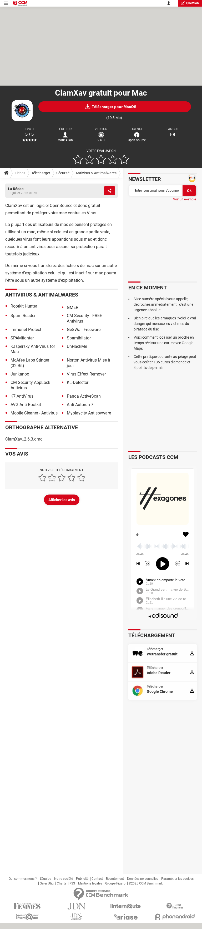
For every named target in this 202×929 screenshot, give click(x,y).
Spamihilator (79, 337)
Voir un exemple (184, 199)
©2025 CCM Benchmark (146, 883)
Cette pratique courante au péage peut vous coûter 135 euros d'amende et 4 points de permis (165, 362)
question (192, 3)
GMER (72, 307)
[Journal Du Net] (76, 906)
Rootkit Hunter (24, 306)
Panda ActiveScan (84, 396)
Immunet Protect (26, 329)
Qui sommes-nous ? (23, 879)
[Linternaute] (125, 906)
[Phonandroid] (174, 916)
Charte (61, 883)
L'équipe (45, 879)
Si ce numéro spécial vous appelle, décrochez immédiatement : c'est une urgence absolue (163, 304)
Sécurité (62, 173)
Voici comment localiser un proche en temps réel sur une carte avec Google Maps (164, 342)
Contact (97, 879)
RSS (72, 883)
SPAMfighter (22, 337)
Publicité (82, 879)
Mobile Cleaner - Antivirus (34, 413)
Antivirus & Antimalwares (96, 173)
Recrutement (115, 879)
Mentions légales (90, 883)
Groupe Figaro (115, 883)
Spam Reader (23, 315)
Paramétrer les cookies (177, 879)
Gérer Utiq (47, 883)
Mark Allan (65, 140)
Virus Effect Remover (86, 374)
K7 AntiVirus (22, 396)
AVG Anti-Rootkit (26, 404)
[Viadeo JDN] (76, 916)
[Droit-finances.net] (174, 906)
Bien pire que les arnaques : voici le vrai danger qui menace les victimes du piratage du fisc (165, 323)
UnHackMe (77, 346)
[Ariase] (125, 917)
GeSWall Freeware (83, 329)
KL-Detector (77, 382)
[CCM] (20, 3)
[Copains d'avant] (27, 916)
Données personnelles (142, 879)
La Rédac (15, 189)
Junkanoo (20, 374)
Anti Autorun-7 (80, 404)
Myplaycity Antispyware (89, 413)
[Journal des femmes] (27, 906)
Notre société (63, 879)
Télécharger (40, 173)
